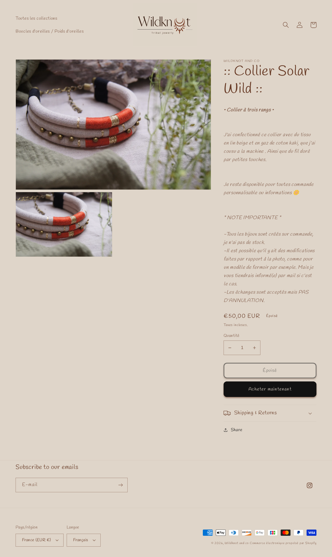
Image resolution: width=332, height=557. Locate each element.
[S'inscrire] (120, 485)
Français (80, 540)
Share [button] (237, 430)
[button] (286, 25)
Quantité (232, 335)
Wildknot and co (237, 543)
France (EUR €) (36, 540)
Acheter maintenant (270, 389)
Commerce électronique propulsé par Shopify (283, 543)
